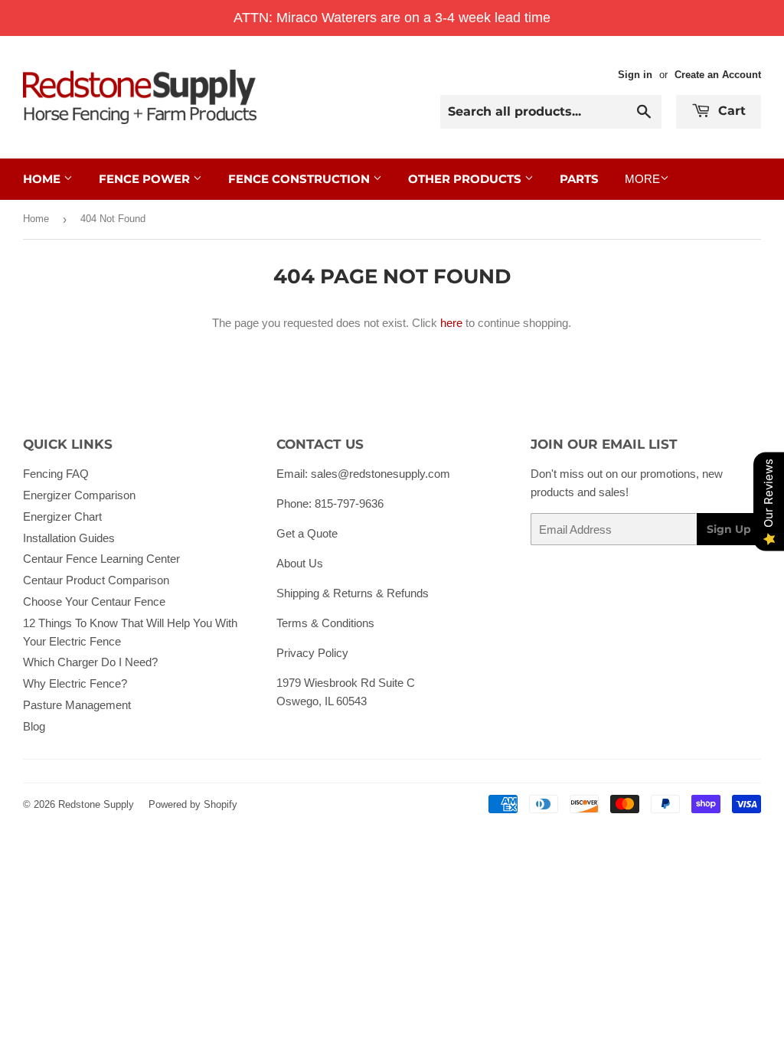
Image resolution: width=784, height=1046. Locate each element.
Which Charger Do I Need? (90, 661)
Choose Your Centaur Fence (94, 601)
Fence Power (146, 179)
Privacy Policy (312, 652)
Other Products (466, 179)
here (451, 322)
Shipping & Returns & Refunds (352, 593)
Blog (34, 726)
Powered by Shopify (193, 804)
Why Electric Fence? (75, 683)
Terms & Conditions (325, 622)
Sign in (635, 74)
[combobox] (551, 112)
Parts (579, 179)
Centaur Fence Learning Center (101, 558)
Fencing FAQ (56, 473)
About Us (299, 563)
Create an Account (718, 74)
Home (43, 179)
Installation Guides (69, 537)
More (642, 178)
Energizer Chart (62, 516)
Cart (730, 110)
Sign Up (729, 529)
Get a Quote (307, 533)
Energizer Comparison (79, 495)
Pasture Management (77, 704)
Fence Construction (300, 179)
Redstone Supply (96, 804)
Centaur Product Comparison (96, 580)
